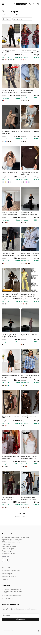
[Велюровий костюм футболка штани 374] (30, 280)
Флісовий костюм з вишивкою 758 (27, 91)
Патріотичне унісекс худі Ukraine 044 (10, 132)
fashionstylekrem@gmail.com (12, 595)
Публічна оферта (7, 574)
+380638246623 (8, 598)
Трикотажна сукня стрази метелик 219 (10, 376)
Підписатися (20, 619)
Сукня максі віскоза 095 (29, 335)
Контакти (5, 579)
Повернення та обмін (9, 576)
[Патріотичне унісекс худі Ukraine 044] (11, 117)
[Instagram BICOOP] (3, 560)
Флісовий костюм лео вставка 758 (28, 417)
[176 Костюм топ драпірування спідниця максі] (30, 199)
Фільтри (8, 19)
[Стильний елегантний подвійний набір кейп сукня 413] (11, 199)
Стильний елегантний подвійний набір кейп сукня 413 (9, 214)
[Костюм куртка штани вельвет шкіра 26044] (30, 483)
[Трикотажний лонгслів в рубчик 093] (30, 158)
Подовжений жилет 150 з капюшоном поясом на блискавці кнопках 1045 (30, 254)
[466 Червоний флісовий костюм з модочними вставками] (11, 280)
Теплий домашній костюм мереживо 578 (10, 457)
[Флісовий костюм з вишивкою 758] (30, 76)
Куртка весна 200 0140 (9, 172)
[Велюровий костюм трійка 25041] (11, 36)
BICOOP (21, 3)
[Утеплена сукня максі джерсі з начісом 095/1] (11, 320)
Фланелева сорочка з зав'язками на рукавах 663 (30, 51)
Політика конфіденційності (11, 571)
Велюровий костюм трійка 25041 (8, 51)
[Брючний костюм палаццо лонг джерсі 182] (11, 239)
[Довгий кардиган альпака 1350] (11, 402)
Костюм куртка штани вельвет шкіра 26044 (28, 498)
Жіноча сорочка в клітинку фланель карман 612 (10, 92)
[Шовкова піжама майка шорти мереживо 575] (30, 442)
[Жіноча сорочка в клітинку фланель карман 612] (11, 76)
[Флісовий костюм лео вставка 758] (30, 402)
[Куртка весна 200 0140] (11, 158)
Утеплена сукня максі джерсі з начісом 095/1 (9, 335)
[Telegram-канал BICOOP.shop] (8, 560)
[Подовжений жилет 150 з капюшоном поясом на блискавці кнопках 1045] (30, 239)
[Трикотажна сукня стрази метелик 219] (11, 361)
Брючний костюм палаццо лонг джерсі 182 (10, 254)
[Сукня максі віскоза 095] (30, 320)
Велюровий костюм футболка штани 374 (28, 295)
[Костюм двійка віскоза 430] (30, 117)
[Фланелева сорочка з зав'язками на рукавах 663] (30, 36)
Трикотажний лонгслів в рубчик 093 (29, 173)
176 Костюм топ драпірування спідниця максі (29, 214)
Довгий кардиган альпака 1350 (10, 417)
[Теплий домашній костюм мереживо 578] (11, 442)
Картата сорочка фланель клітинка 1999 (30, 376)
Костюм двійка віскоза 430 (30, 131)
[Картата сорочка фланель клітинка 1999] (30, 361)
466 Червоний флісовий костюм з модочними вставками (10, 295)
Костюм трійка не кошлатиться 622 (8, 498)
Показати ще (20, 513)
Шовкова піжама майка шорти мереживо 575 (29, 457)
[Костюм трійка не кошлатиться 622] (11, 483)
